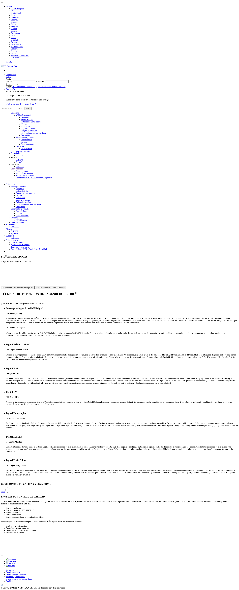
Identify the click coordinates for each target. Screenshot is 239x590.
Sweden (14, 42)
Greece (14, 22)
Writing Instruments (23, 115)
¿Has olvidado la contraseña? (23, 87)
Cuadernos (20, 146)
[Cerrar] (2, 555)
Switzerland (15, 33)
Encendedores (26, 140)
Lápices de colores (28, 128)
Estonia (14, 51)
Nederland (15, 17)
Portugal (14, 20)
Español (9, 62)
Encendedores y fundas (25, 137)
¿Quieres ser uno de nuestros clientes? (50, 87)
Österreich (15, 58)
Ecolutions (20, 155)
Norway (14, 35)
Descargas (10, 236)
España (9, 6)
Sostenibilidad (16, 153)
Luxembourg (16, 44)
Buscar (28, 108)
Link (3, 492)
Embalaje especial (23, 151)
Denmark (14, 40)
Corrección (25, 135)
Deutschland (16, 13)
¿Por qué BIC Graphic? (25, 173)
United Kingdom (17, 8)
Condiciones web (13, 572)
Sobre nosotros (17, 169)
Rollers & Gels (27, 119)
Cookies (9, 581)
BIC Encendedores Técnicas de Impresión (17, 287)
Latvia (13, 53)
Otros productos (27, 144)
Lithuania (14, 49)
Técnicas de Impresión (25, 175)
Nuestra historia (22, 171)
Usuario (9, 81)
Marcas (9, 229)
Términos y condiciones (15, 577)
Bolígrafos (25, 117)
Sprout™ (19, 162)
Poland (13, 38)
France (13, 11)
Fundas (24, 142)
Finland (14, 31)
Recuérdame (13, 84)
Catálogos (20, 166)
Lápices (24, 124)
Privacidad (10, 570)
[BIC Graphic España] (10, 66)
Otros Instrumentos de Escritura (33, 133)
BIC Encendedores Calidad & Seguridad (50, 287)
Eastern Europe (17, 47)
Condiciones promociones (16, 574)
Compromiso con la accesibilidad (19, 579)
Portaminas (25, 126)
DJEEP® (19, 160)
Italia (13, 15)
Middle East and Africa (20, 55)
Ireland (13, 24)
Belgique (14, 26)
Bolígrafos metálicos (29, 131)
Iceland (14, 29)
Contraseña (40, 81)
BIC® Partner (26, 149)
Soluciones (15, 113)
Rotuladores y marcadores (31, 122)
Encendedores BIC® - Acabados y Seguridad (34, 178)
